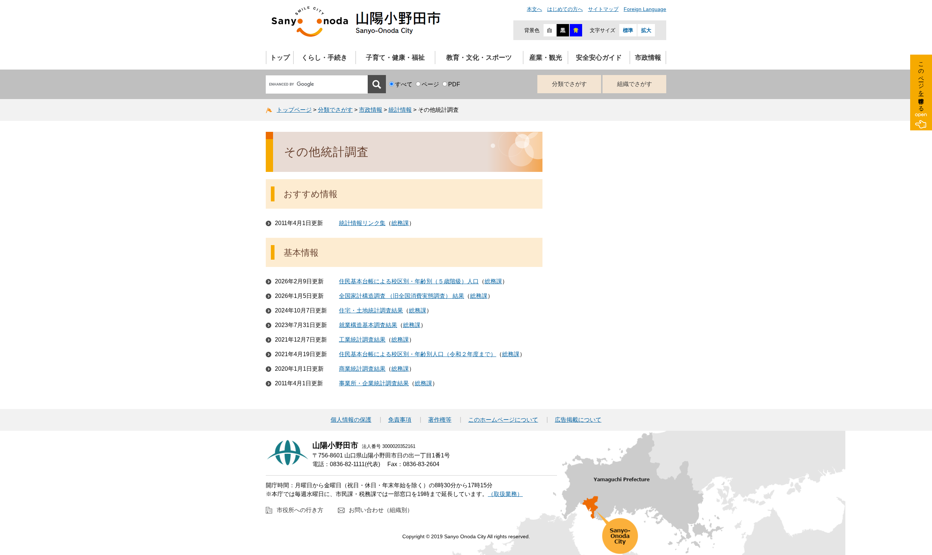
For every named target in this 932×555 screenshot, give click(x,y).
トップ (280, 57)
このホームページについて (503, 420)
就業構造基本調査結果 (368, 325)
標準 (628, 30)
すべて (403, 84)
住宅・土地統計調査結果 (371, 310)
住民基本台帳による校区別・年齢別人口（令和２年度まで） (417, 354)
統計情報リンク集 (362, 223)
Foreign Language (645, 9)
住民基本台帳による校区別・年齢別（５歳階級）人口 (409, 281)
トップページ (294, 110)
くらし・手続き (324, 57)
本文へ (534, 9)
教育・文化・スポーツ (479, 57)
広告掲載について (578, 420)
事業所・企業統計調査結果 (374, 383)
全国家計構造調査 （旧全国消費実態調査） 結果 (401, 296)
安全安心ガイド (599, 57)
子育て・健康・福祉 (395, 57)
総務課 (400, 223)
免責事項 (399, 420)
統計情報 (400, 110)
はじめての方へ (565, 9)
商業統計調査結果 (362, 369)
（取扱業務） (505, 494)
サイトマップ (603, 9)
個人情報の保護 (351, 420)
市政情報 (648, 57)
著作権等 (439, 420)
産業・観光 (545, 57)
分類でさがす (569, 84)
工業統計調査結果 (362, 339)
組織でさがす (634, 84)
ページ (430, 84)
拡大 (646, 30)
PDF (454, 84)
